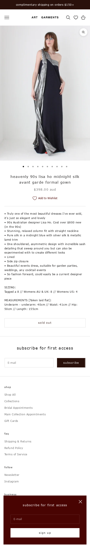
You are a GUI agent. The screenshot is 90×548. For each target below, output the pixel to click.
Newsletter (11, 474)
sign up (45, 532)
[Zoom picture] (83, 32)
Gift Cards (11, 420)
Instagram (11, 481)
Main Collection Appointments (25, 414)
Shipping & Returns (17, 441)
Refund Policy (13, 447)
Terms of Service (15, 454)
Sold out (45, 322)
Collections (11, 401)
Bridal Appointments (18, 407)
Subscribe (71, 362)
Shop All (10, 394)
